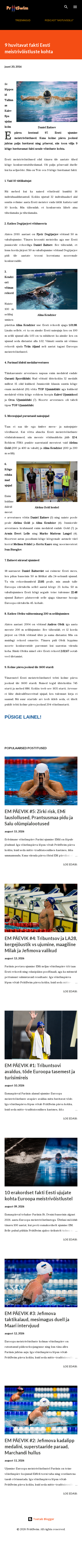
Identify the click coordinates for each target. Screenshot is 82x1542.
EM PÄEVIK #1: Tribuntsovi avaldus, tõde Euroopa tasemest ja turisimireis (40, 1071)
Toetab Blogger (43, 1519)
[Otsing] (66, 7)
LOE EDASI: (70, 864)
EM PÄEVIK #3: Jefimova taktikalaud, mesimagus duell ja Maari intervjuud (37, 1319)
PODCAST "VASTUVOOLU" (59, 20)
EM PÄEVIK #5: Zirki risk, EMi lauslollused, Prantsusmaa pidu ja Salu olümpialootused (39, 817)
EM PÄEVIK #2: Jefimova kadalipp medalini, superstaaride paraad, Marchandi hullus (39, 1446)
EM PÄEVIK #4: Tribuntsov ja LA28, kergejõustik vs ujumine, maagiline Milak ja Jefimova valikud (41, 944)
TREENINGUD (23, 20)
